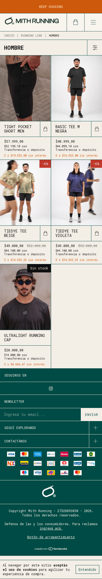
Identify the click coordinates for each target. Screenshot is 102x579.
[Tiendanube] (51, 549)
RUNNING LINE (31, 35)
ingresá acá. (51, 528)
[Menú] (93, 22)
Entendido (87, 569)
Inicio (9, 35)
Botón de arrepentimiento (51, 537)
